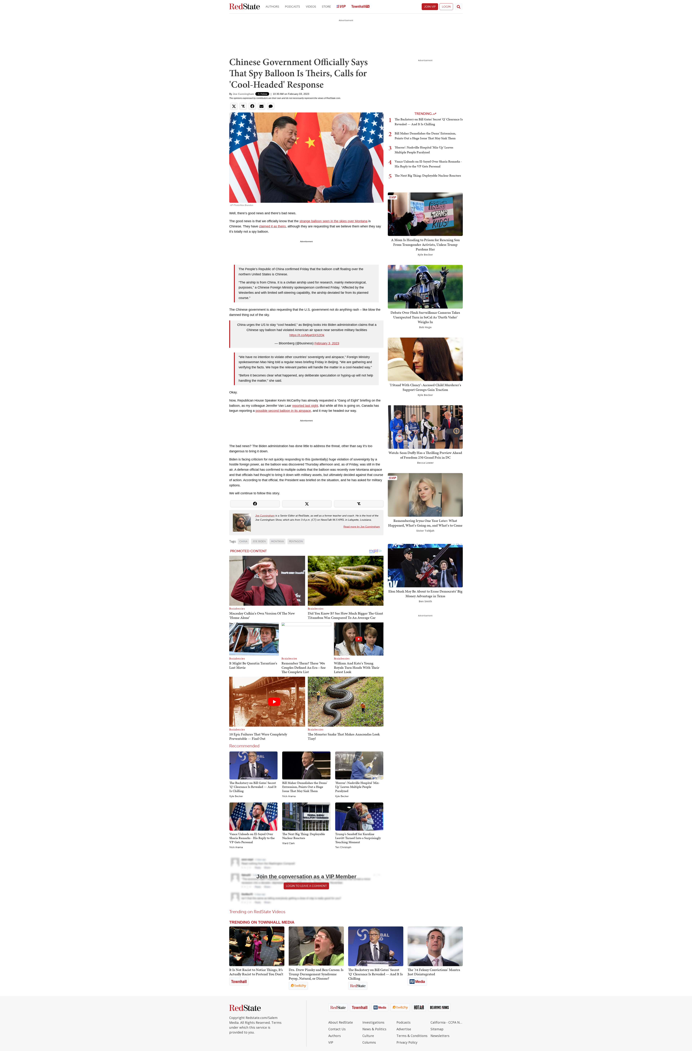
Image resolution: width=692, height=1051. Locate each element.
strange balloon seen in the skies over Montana (333, 221)
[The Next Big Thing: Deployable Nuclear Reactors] (306, 816)
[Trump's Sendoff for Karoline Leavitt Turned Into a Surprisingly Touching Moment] (359, 816)
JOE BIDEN (259, 541)
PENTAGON (296, 541)
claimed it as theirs (272, 226)
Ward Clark (288, 843)
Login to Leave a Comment (306, 886)
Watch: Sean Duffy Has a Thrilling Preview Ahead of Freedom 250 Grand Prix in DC (425, 455)
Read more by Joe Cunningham (361, 526)
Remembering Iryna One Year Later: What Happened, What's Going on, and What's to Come (425, 523)
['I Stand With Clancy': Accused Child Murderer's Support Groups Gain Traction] (425, 359)
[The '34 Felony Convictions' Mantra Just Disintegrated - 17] (435, 946)
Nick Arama (289, 796)
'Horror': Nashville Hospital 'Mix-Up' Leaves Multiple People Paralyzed (357, 787)
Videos (311, 6)
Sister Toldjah (425, 530)
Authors (272, 6)
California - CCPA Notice (447, 1022)
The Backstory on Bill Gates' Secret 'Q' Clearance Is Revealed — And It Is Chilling (252, 787)
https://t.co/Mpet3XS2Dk (306, 335)
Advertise (403, 1029)
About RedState (340, 1022)
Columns (369, 1042)
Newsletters (440, 1036)
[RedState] (244, 6)
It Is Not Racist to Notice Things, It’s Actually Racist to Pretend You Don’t (256, 972)
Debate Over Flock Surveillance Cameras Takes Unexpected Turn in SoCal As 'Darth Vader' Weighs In (425, 317)
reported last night (305, 405)
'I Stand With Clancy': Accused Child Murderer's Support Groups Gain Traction (425, 387)
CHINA (243, 541)
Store (326, 6)
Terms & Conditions (411, 1036)
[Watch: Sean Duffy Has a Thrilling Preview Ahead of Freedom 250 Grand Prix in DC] (425, 427)
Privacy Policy (406, 1042)
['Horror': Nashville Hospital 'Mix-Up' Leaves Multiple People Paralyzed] (359, 765)
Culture (368, 1036)
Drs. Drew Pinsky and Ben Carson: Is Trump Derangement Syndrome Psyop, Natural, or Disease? (316, 974)
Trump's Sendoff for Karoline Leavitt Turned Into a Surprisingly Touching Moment (358, 838)
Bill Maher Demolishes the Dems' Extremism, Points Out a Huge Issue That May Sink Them (304, 787)
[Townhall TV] (360, 7)
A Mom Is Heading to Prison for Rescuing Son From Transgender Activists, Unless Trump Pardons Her (425, 244)
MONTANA (277, 541)
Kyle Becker (236, 796)
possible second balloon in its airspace (283, 411)
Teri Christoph (343, 847)
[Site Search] (458, 6)
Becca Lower (425, 462)
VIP (330, 1042)
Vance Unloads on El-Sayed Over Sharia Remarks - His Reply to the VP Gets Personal (252, 838)
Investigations (373, 1022)
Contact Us (337, 1029)
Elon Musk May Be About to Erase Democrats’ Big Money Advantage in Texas (425, 593)
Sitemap (437, 1029)
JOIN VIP (430, 6)
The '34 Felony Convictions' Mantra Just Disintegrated (434, 972)
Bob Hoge (425, 327)
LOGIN (446, 6)
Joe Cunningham (243, 93)
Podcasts (292, 6)
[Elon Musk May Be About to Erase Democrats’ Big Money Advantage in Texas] (425, 565)
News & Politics (374, 1029)
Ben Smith (425, 601)
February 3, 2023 (326, 343)
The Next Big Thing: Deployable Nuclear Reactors (303, 836)
